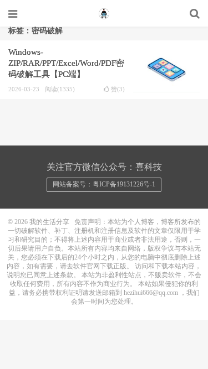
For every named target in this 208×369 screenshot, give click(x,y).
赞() (118, 89)
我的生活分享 (104, 13)
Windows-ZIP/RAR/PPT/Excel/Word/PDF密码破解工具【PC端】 (66, 63)
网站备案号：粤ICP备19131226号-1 (104, 184)
